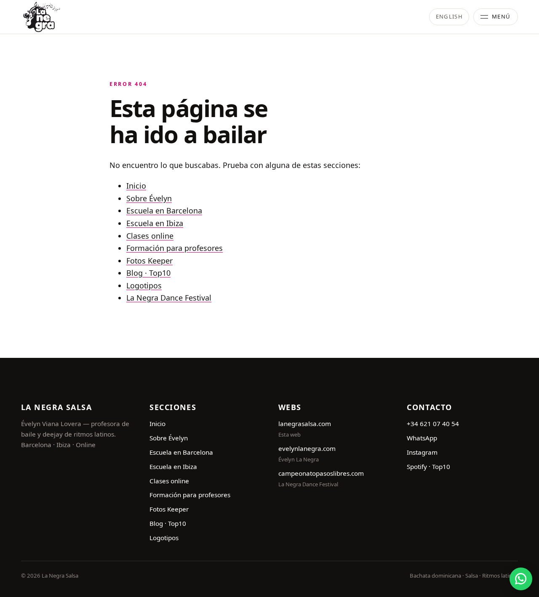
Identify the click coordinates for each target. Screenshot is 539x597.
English (449, 16)
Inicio (136, 186)
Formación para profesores (174, 248)
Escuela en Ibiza (154, 223)
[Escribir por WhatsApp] (521, 579)
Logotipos (144, 285)
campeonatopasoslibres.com (321, 473)
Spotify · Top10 (428, 466)
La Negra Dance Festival (168, 298)
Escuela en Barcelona (164, 210)
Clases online (149, 236)
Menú (501, 16)
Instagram (422, 452)
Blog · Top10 (148, 273)
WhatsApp (422, 438)
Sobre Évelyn (149, 198)
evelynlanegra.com (307, 448)
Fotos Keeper (149, 261)
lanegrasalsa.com (304, 423)
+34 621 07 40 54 (433, 423)
